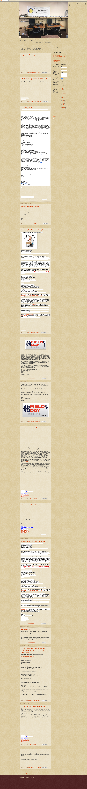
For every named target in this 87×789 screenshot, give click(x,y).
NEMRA (55, 116)
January (63, 108)
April (63, 104)
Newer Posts (22, 771)
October (63, 97)
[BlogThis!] (43, 72)
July (63, 100)
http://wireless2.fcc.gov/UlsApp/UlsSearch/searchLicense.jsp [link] (31, 154)
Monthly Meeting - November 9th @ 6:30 (34, 79)
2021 (62, 89)
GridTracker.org (25, 461)
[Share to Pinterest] (46, 72)
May (63, 103)
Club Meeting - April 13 (28, 505)
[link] (28, 137)
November (64, 96)
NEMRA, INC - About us (56, 55)
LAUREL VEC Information (57, 61)
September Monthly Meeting (30, 206)
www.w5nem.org (23, 99)
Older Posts (48, 771)
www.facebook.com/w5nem (25, 98)
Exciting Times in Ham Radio (30, 428)
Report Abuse (55, 121)
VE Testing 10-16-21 (27, 108)
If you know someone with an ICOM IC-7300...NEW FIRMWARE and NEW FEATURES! (33, 650)
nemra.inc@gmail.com (25, 183)
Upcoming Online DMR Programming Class (34, 706)
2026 (62, 82)
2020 (62, 110)
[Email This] (42, 72)
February (63, 107)
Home (36, 771)
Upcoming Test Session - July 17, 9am (33, 230)
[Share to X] (44, 72)
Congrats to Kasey (27, 629)
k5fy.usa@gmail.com (44, 162)
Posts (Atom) (26, 773)
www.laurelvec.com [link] (29, 170)
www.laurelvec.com (29, 314)
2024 (62, 85)
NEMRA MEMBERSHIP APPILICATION (59, 56)
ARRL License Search (56, 59)
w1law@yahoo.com (33, 162)
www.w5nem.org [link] (24, 171)
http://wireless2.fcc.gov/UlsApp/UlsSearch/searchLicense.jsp (31, 295)
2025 (62, 84)
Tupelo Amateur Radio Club (57, 60)
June (63, 101)
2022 (62, 88)
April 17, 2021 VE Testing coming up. (33, 541)
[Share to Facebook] (45, 72)
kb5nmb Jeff (56, 118)
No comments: (39, 72)
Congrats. (24, 751)
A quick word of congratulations (31, 55)
